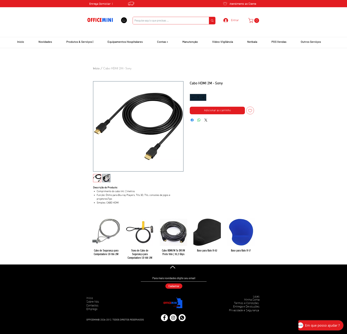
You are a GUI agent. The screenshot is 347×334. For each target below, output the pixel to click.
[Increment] (203, 97)
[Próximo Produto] (260, 232)
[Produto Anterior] (87, 232)
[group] (173, 239)
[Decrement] (192, 97)
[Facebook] (164, 317)
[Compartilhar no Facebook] (192, 120)
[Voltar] (172, 267)
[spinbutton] (198, 97)
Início (96, 68)
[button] (254, 20)
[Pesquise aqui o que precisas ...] (212, 20)
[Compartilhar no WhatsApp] (199, 120)
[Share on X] (206, 120)
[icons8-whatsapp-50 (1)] (182, 317)
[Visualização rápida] (106, 232)
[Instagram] (173, 317)
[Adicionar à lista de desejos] (250, 110)
